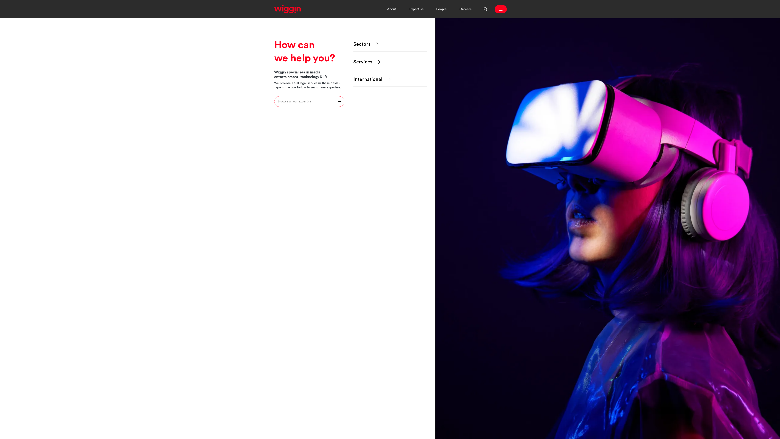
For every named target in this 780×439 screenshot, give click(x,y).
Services (362, 62)
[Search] (485, 9)
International (367, 79)
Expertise (417, 9)
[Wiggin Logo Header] (287, 9)
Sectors (361, 44)
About (392, 9)
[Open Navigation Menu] (501, 9)
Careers (465, 9)
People (441, 9)
